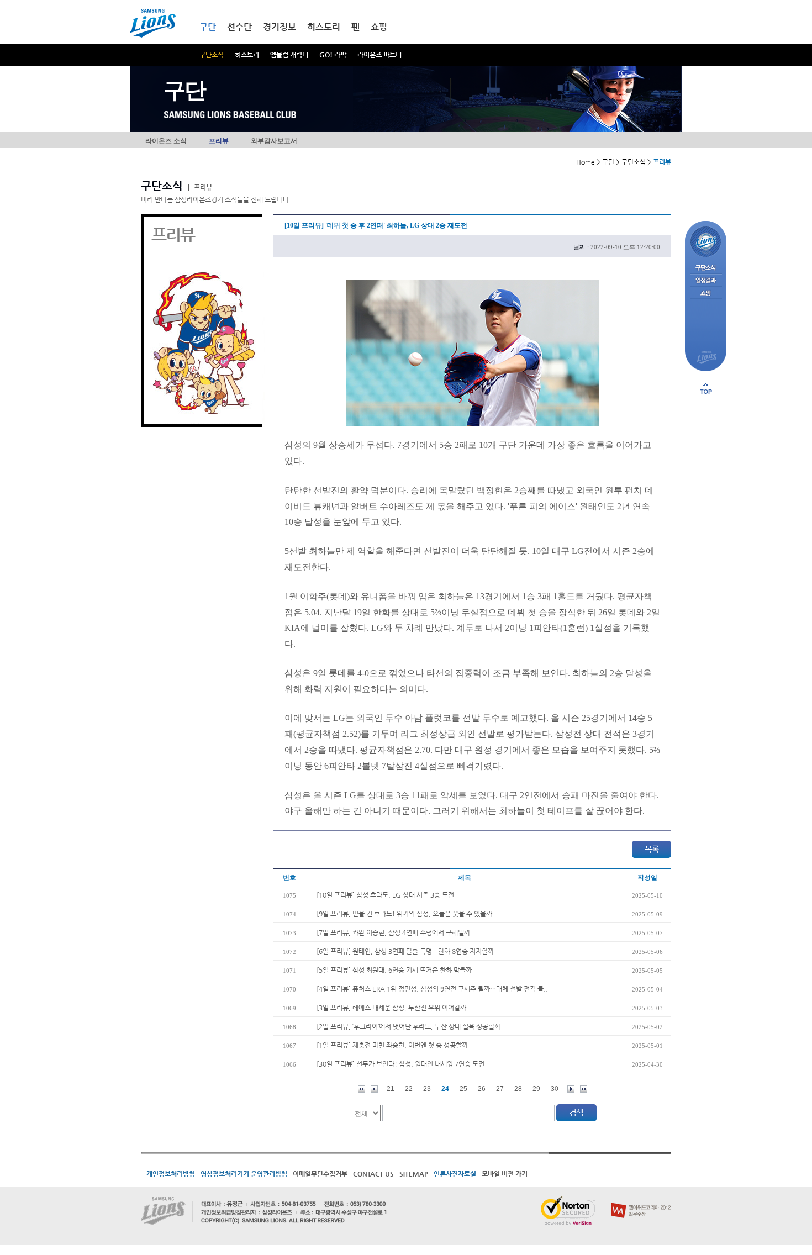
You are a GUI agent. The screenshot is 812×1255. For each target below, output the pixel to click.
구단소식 (211, 55)
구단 (207, 27)
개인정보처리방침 (170, 1174)
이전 (374, 1089)
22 (409, 1089)
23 (427, 1089)
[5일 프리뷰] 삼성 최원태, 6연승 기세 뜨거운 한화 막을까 (394, 970)
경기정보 (279, 27)
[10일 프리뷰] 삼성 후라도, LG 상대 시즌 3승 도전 (385, 895)
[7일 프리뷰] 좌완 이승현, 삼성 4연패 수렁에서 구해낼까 (393, 932)
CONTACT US (373, 1174)
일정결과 (705, 281)
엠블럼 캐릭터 (289, 55)
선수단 (239, 27)
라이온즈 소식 (166, 141)
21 (390, 1089)
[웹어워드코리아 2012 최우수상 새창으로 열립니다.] (641, 1200)
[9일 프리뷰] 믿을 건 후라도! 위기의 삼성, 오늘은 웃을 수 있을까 (404, 913)
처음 (361, 1089)
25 (463, 1089)
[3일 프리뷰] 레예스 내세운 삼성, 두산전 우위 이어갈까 (391, 1007)
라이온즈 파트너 (379, 55)
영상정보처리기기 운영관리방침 (244, 1174)
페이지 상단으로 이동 (706, 388)
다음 (571, 1089)
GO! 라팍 (332, 55)
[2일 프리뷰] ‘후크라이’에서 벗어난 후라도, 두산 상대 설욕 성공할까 (408, 1026)
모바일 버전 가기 (505, 1174)
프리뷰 (219, 141)
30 (554, 1089)
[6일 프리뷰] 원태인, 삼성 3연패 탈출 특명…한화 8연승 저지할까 (405, 951)
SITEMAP (413, 1174)
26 (482, 1089)
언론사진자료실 (455, 1174)
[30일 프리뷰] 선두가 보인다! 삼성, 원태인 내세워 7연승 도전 (400, 1064)
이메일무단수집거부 (320, 1174)
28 (518, 1089)
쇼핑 (379, 27)
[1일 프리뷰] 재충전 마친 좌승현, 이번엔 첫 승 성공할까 (392, 1045)
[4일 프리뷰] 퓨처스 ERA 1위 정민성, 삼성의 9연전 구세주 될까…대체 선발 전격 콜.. (432, 989)
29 (536, 1089)
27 (500, 1089)
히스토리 (247, 55)
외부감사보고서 (274, 141)
